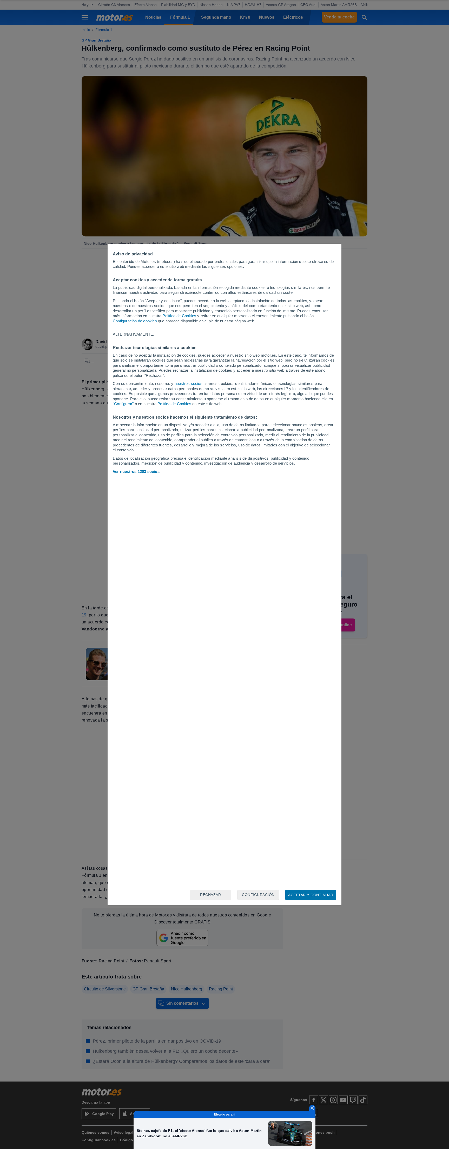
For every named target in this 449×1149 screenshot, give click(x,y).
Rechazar (210, 895)
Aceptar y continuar (310, 895)
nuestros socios (188, 383)
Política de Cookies (179, 316)
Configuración (258, 895)
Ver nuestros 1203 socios (136, 471)
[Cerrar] (312, 1108)
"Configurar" (123, 404)
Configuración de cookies (135, 321)
